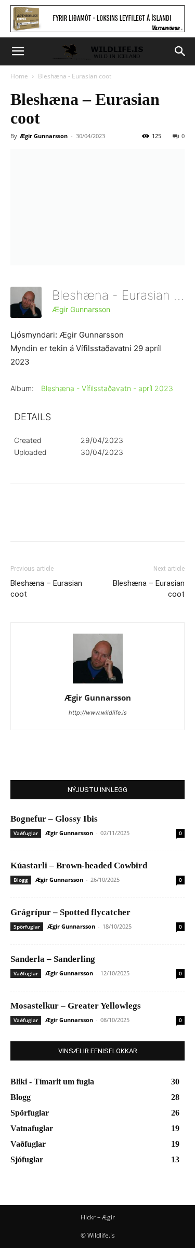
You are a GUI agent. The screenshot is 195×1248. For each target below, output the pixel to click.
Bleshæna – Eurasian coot (46, 589)
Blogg (21, 879)
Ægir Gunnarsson (44, 136)
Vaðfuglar (26, 833)
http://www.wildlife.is (98, 712)
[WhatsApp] (92, 519)
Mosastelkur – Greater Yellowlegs (75, 1006)
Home (19, 76)
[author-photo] (98, 683)
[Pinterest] (68, 519)
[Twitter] (44, 519)
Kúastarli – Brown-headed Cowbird (78, 865)
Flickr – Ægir (98, 1217)
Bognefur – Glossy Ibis (54, 819)
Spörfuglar (27, 926)
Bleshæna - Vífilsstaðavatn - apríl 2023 (107, 388)
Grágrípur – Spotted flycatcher (70, 912)
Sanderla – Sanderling (52, 959)
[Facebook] (20, 519)
